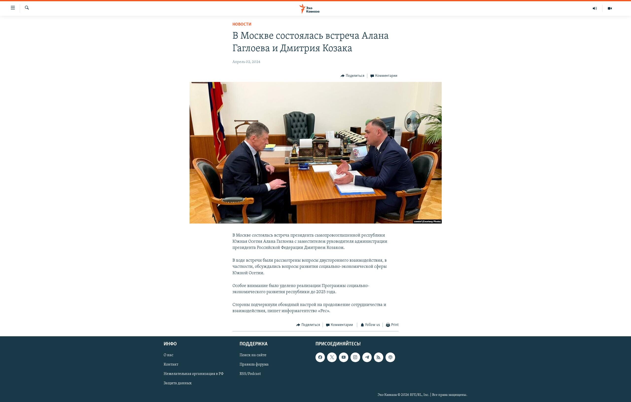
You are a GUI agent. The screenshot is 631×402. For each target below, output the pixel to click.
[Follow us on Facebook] (320, 357)
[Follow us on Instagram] (355, 357)
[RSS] (378, 357)
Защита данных (178, 383)
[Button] (352, 76)
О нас (168, 355)
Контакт (171, 365)
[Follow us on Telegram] (367, 357)
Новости (241, 24)
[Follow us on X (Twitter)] (331, 357)
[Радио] (594, 8)
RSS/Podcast (250, 374)
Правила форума (254, 365)
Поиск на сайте (253, 355)
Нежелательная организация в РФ (194, 374)
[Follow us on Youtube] (343, 357)
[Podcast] (390, 357)
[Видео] (609, 8)
